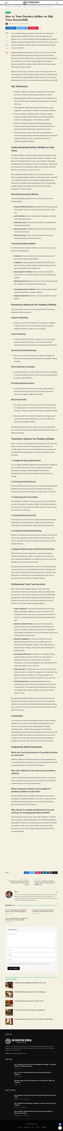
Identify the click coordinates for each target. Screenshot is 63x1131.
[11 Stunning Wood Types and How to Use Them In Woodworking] (9, 1021)
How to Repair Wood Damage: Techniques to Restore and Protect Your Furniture (35, 1104)
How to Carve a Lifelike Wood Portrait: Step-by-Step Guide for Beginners (33, 1073)
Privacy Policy (26, 1127)
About (32, 1127)
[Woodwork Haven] (31, 2)
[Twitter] (6, 40)
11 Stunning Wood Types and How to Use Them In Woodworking (33, 1019)
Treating (8, 12)
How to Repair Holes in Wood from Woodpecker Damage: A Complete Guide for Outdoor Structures (35, 1065)
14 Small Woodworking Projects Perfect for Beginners (30, 992)
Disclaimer (43, 1127)
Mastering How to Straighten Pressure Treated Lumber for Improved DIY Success (19, 882)
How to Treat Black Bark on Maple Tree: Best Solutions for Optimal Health (16, 919)
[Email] (6, 52)
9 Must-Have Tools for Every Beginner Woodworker (29, 1010)
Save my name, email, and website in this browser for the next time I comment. (29, 963)
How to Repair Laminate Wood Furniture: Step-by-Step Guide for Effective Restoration (33, 1112)
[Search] (57, 3)
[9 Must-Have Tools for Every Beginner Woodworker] (9, 1012)
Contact (37, 1127)
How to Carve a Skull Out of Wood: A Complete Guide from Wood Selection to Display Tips (44, 882)
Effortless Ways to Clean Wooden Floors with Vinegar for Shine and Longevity (34, 1081)
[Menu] (6, 3)
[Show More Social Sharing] (40, 28)
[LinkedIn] (6, 44)
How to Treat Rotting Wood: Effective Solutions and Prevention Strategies (16, 910)
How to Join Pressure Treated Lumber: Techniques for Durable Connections (43, 910)
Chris (11, 23)
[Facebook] (6, 36)
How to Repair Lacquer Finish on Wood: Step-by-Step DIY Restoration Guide (34, 1096)
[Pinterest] (6, 48)
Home (19, 1127)
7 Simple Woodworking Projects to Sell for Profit (28, 1001)
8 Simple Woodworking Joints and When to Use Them (30, 983)
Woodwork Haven (33, 1124)
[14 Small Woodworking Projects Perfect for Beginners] (9, 994)
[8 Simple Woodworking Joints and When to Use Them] (9, 985)
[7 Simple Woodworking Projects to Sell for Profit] (9, 1003)
